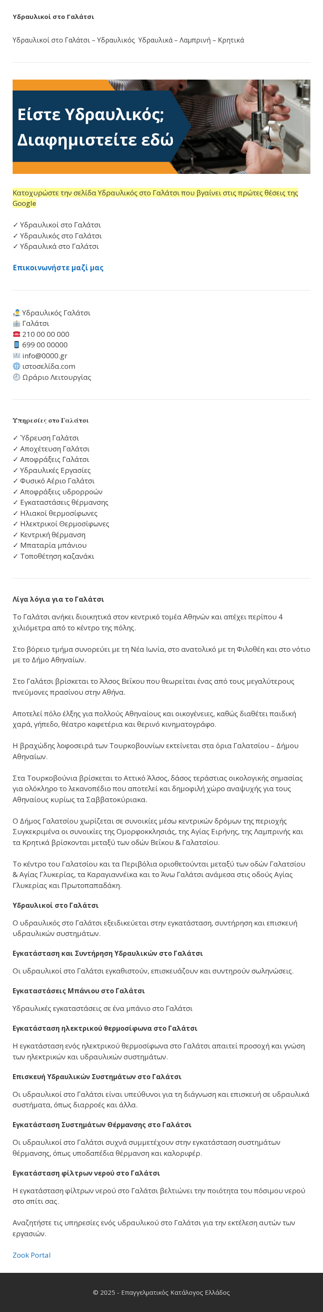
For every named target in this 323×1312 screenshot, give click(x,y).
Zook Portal (32, 1255)
